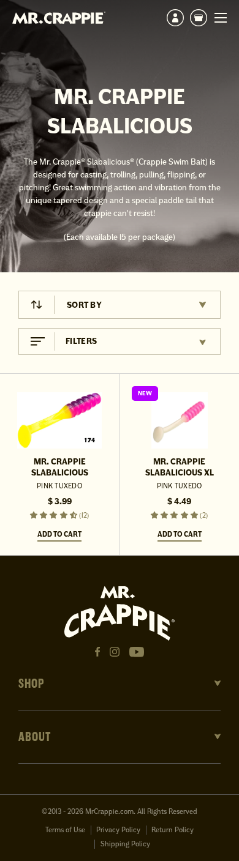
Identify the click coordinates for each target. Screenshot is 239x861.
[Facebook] (97, 652)
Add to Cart (59, 534)
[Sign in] (175, 17)
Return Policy (172, 830)
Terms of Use (65, 830)
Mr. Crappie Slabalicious (59, 467)
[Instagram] (115, 652)
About (34, 737)
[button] (198, 17)
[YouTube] (136, 652)
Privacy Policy (118, 830)
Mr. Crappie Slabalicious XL (179, 467)
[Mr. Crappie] (58, 17)
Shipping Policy (125, 844)
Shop (31, 683)
